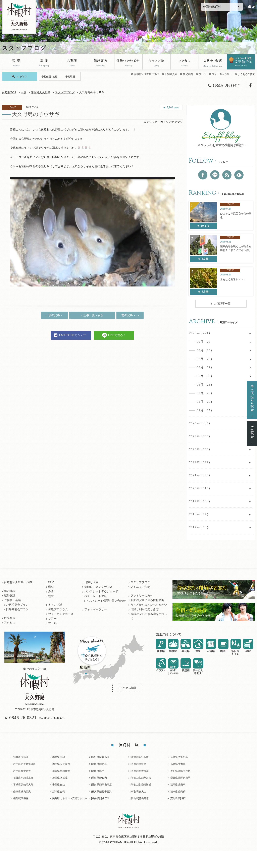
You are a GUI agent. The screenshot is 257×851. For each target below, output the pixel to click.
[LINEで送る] (214, 174)
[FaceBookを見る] (202, 174)
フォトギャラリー (222, 74)
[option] (92, 231)
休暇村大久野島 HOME (146, 74)
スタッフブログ (64, 92)
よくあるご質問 (246, 74)
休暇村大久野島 (40, 92)
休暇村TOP (9, 92)
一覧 (23, 92)
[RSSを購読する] (227, 174)
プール (202, 74)
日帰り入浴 (171, 74)
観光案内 (188, 74)
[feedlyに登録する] (239, 174)
